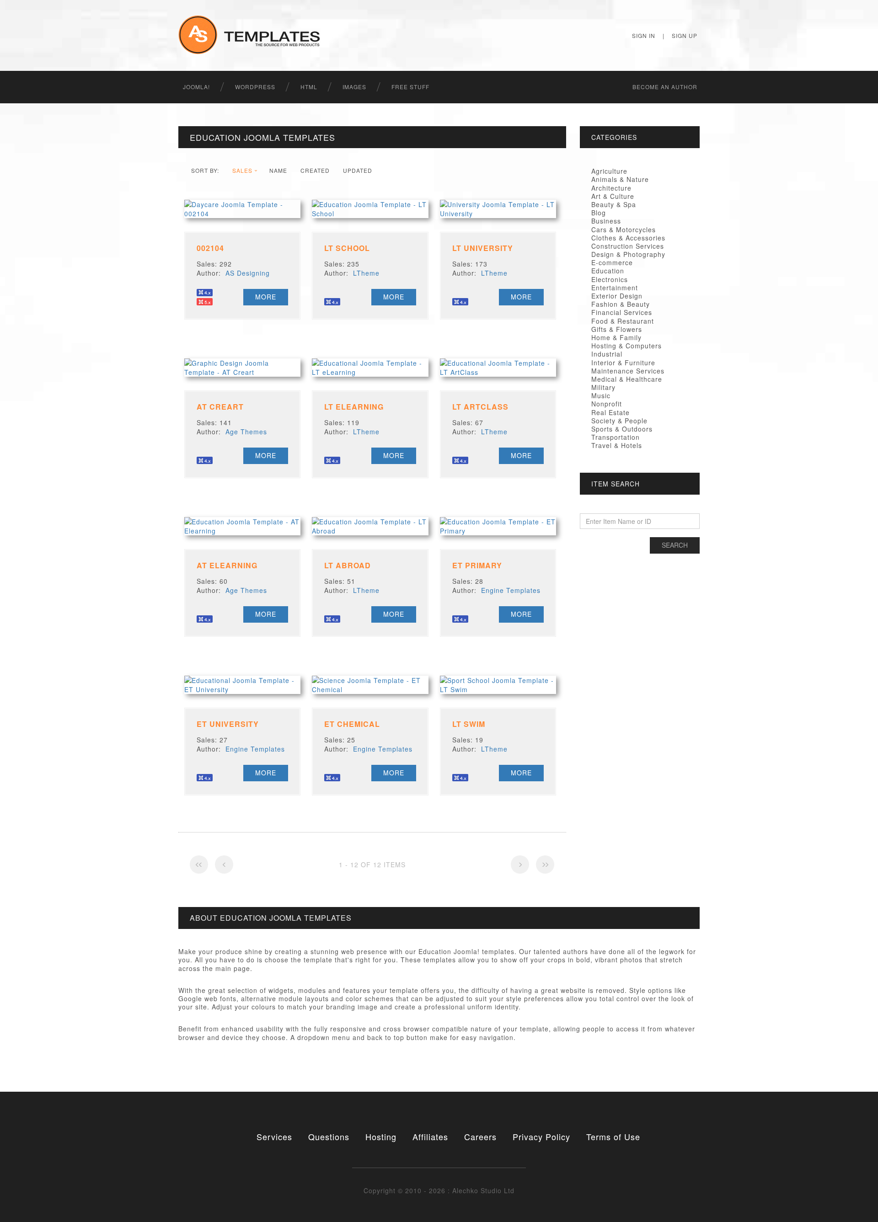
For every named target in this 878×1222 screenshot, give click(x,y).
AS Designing (247, 272)
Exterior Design (616, 295)
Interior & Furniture (623, 362)
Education (607, 270)
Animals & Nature (620, 179)
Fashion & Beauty (620, 304)
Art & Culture (612, 196)
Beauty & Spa (613, 204)
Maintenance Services (627, 370)
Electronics (609, 279)
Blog (598, 212)
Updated (357, 170)
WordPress (255, 87)
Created (315, 170)
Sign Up (684, 35)
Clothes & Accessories (628, 237)
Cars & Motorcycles (623, 229)
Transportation (615, 437)
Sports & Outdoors (622, 428)
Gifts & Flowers (616, 329)
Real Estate (610, 412)
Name (278, 170)
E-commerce (612, 262)
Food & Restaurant (622, 321)
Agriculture (609, 171)
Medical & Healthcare (626, 379)
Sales (242, 170)
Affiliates (430, 1136)
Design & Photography (628, 254)
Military (603, 387)
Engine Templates (511, 590)
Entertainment (614, 287)
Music (600, 395)
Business (606, 220)
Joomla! (196, 87)
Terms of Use (613, 1136)
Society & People (619, 420)
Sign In (643, 35)
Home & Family (616, 337)
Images (354, 87)
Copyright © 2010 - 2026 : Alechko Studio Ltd (439, 1190)
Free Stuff (410, 87)
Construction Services (627, 246)
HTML (308, 87)
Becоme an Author (664, 87)
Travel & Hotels (616, 445)
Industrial (606, 353)
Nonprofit (606, 403)
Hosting (380, 1136)
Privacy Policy (541, 1136)
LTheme (366, 272)
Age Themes (246, 431)
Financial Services (621, 312)
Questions (328, 1136)
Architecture (611, 187)
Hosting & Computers (626, 345)
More (265, 296)
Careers (480, 1136)
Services (274, 1136)
